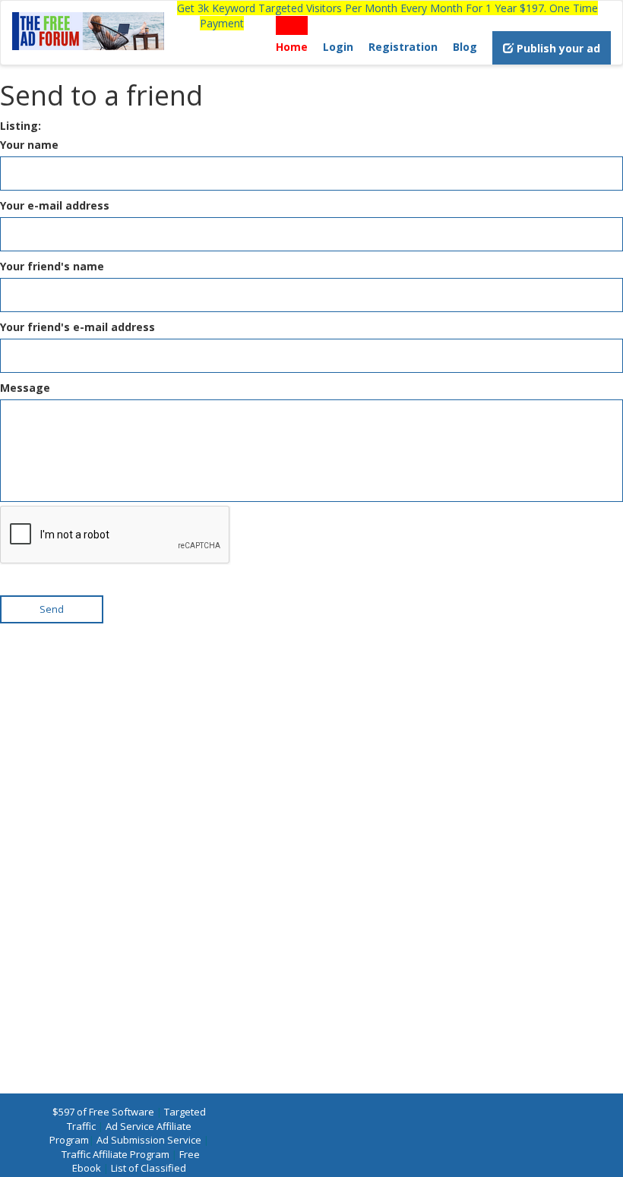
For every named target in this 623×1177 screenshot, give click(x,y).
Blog (465, 46)
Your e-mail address (54, 205)
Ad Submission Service (148, 1140)
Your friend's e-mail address (77, 327)
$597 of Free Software (103, 1112)
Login (338, 46)
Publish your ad (557, 48)
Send (52, 609)
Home (292, 46)
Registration (403, 46)
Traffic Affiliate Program (115, 1154)
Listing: (20, 125)
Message (25, 387)
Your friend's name (52, 266)
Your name (29, 144)
